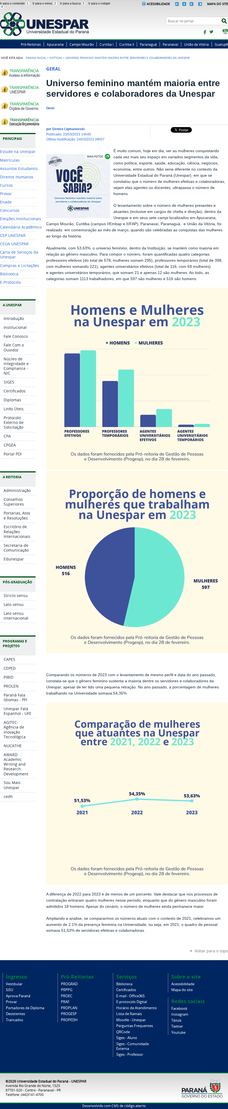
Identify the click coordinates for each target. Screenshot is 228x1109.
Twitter (211, 32)
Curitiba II (126, 44)
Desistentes (15, 1013)
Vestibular (14, 984)
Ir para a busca (72, 3)
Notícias (55, 58)
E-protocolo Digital (131, 1001)
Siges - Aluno (126, 1037)
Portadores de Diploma (25, 1008)
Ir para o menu (44, 3)
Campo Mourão (82, 44)
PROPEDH (69, 1020)
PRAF (65, 1001)
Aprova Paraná (18, 996)
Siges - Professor (129, 1054)
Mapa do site (182, 989)
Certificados (126, 989)
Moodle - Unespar (131, 1020)
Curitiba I (106, 44)
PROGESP (69, 1013)
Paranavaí (170, 44)
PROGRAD (69, 984)
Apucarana (55, 44)
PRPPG (66, 989)
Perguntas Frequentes (134, 1025)
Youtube (178, 1032)
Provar (11, 1001)
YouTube (225, 32)
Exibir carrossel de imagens (98, 156)
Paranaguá (148, 44)
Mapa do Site (217, 4)
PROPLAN (69, 1008)
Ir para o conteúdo (14, 3)
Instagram (218, 32)
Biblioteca (124, 984)
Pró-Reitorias (31, 44)
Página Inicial (36, 58)
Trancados (14, 1020)
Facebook (204, 32)
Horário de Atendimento (136, 1008)
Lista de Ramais (129, 1013)
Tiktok (176, 1020)
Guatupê (221, 44)
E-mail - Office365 (130, 996)
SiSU (9, 989)
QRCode (123, 1032)
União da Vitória (196, 44)
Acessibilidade (158, 4)
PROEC (66, 996)
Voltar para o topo (211, 950)
